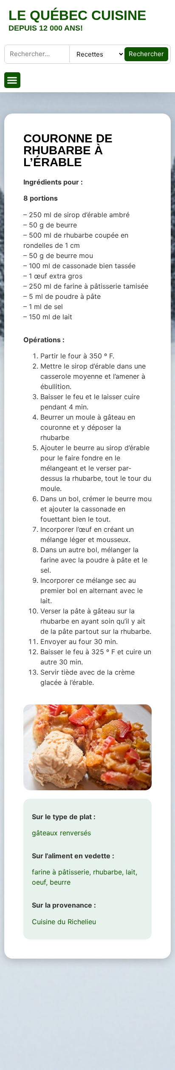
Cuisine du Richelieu (64, 921)
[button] (12, 80)
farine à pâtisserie (60, 872)
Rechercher (146, 54)
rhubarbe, (108, 872)
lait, (131, 872)
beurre (60, 882)
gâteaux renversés (61, 833)
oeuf (39, 882)
